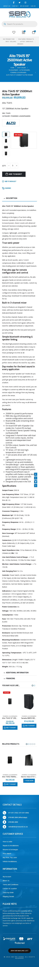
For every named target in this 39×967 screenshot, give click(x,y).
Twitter (35, 478)
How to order (7, 842)
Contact (15, 6)
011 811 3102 (13, 813)
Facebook (35, 474)
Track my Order (8, 892)
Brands (20, 44)
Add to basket (15, 174)
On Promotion (9, 39)
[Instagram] (25, 2)
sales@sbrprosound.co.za (18, 827)
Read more (11, 781)
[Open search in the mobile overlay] (19, 24)
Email (35, 482)
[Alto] (11, 123)
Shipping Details (8, 896)
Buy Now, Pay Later (10, 857)
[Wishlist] (13, 32)
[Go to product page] (10, 702)
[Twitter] (19, 2)
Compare (8, 188)
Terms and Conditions (10, 884)
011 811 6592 (24, 813)
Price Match (7, 853)
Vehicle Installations (10, 861)
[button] (4, 32)
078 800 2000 (13, 822)
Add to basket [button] (11, 726)
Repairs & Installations (11, 845)
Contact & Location (10, 888)
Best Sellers (11, 41)
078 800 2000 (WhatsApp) (17, 817)
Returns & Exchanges (10, 849)
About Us (6, 6)
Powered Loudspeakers (20, 116)
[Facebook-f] (14, 2)
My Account (24, 6)
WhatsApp (35, 485)
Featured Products (26, 39)
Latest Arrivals (26, 41)
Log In (33, 6)
